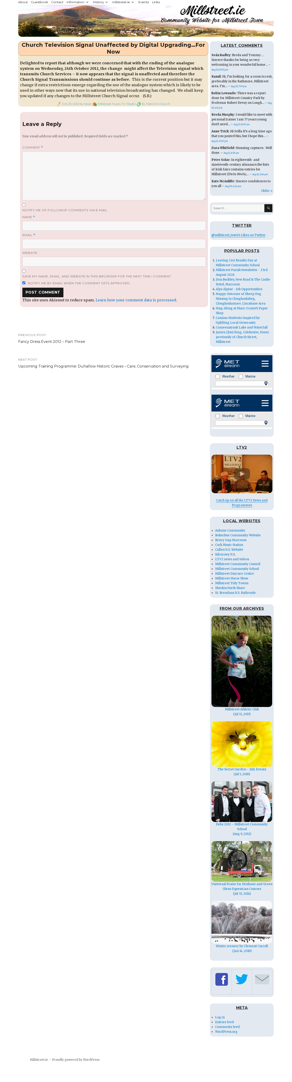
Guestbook (39, 2)
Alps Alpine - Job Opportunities (239, 289)
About (23, 2)
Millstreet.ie (39, 1060)
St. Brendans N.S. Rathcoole (235, 593)
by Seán (85, 104)
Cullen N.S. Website (229, 550)
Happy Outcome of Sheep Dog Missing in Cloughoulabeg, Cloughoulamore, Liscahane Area (241, 298)
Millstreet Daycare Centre (234, 574)
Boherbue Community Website (238, 535)
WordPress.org (226, 1032)
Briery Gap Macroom (231, 540)
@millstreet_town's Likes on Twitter (238, 235)
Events (143, 2)
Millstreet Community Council (237, 564)
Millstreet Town (109, 104)
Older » (266, 191)
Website (29, 253)
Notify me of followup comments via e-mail (64, 210)
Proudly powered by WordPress (75, 1060)
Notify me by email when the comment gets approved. (79, 283)
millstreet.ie (121, 2)
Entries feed (224, 1022)
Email (28, 235)
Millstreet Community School (237, 569)
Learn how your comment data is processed (136, 300)
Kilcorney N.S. (225, 554)
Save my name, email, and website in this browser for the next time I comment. (97, 276)
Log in (220, 1017)
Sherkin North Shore (230, 588)
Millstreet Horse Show (231, 578)
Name (28, 217)
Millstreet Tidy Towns (231, 583)
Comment (32, 147)
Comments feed (227, 1027)
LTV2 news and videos (232, 559)
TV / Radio (128, 104)
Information (75, 2)
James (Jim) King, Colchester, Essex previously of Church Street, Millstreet (242, 337)
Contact (57, 2)
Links (156, 2)
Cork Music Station (229, 545)
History (98, 2)
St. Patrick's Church (156, 104)
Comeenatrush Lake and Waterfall (242, 327)
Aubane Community (230, 530)
